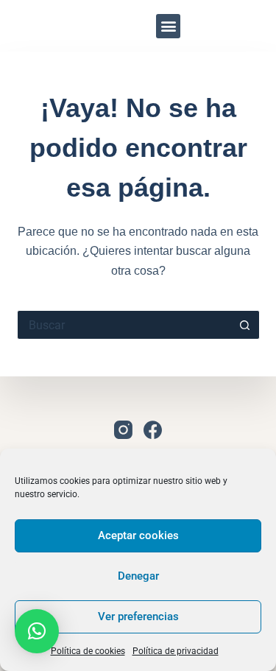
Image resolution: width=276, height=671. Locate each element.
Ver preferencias (138, 616)
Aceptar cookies (138, 535)
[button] (168, 26)
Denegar (138, 576)
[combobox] (124, 325)
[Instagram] (241, 25)
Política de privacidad (175, 651)
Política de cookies (88, 651)
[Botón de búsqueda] (245, 325)
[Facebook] (153, 430)
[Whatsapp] (216, 25)
